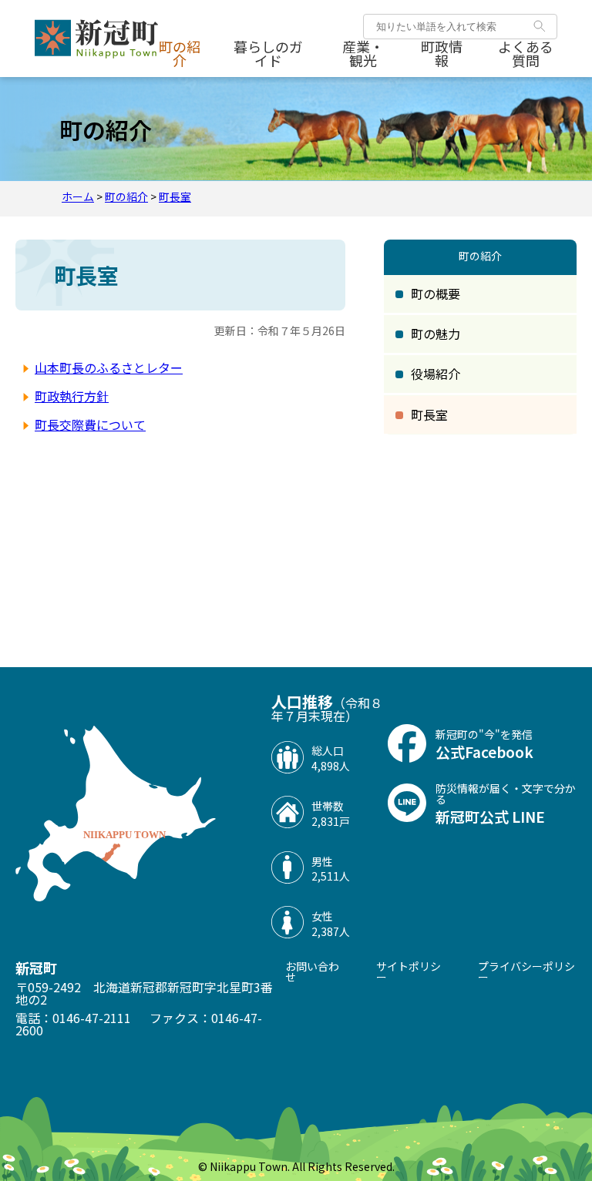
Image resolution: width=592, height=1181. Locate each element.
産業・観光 (363, 53)
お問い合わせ (312, 971)
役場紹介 (435, 373)
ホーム (78, 196)
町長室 (175, 196)
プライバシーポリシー (526, 971)
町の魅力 (435, 333)
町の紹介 (179, 53)
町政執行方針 (72, 396)
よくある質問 (525, 53)
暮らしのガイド (268, 53)
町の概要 (435, 293)
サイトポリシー (408, 971)
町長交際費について (90, 424)
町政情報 (441, 53)
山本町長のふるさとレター (109, 367)
